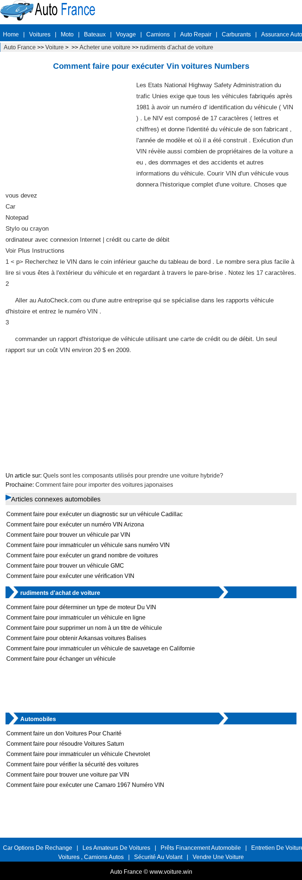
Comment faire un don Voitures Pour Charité (64, 733)
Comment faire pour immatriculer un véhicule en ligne (75, 617)
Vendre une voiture (218, 857)
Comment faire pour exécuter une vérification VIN (70, 576)
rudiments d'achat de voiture (176, 47)
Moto (67, 34)
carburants (236, 34)
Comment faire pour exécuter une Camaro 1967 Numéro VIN (85, 785)
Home (11, 34)
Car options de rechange (37, 848)
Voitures (39, 34)
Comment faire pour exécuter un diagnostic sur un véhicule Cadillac (94, 514)
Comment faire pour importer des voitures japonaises (104, 485)
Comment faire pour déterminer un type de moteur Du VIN (81, 607)
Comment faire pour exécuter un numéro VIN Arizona (75, 524)
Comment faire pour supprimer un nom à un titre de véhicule (84, 628)
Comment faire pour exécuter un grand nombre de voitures (82, 555)
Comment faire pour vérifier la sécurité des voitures (72, 764)
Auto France (20, 47)
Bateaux (95, 34)
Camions (158, 34)
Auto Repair (195, 34)
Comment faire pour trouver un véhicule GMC (65, 566)
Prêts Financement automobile (201, 848)
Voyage (126, 34)
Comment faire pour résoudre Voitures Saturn (65, 744)
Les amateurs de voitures (116, 848)
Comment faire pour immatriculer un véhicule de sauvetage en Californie (100, 648)
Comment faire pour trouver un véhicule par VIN (68, 535)
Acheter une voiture (105, 47)
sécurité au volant (158, 857)
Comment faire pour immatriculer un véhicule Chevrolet (78, 754)
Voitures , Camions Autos (91, 857)
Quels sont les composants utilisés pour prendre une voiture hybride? (133, 475)
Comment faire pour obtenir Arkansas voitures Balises (76, 638)
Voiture (54, 47)
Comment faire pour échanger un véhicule (61, 659)
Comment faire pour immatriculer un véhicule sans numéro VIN (88, 545)
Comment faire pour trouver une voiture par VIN (67, 774)
